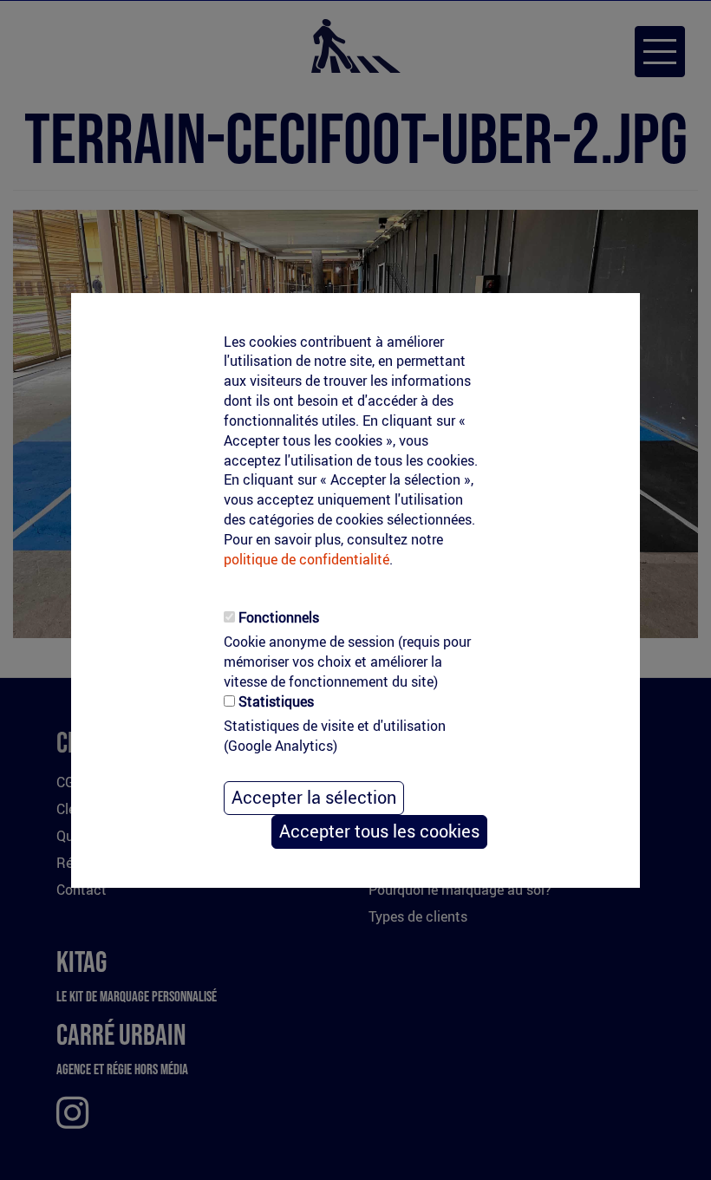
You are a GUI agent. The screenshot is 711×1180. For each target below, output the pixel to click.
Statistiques (276, 701)
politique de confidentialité (306, 559)
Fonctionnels (278, 617)
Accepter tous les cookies (379, 831)
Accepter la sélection (314, 797)
